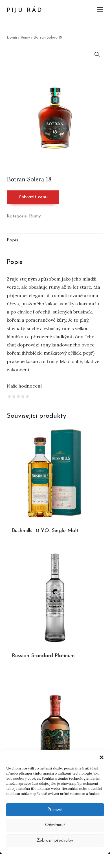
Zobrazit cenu (33, 197)
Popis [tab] (12, 240)
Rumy (25, 37)
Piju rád (25, 10)
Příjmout (55, 810)
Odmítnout (55, 825)
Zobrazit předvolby (55, 841)
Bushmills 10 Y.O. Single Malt (45, 530)
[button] (101, 757)
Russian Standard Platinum (43, 656)
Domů (12, 37)
